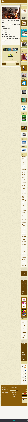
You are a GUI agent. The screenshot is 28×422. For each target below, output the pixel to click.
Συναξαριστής (26, 389)
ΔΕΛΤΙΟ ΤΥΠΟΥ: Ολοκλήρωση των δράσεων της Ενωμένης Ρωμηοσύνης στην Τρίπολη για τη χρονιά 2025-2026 (24, 345)
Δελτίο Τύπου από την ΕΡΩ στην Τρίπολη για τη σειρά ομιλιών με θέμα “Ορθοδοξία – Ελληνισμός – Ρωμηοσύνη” (24, 336)
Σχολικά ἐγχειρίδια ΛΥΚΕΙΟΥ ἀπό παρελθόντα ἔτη (23, 228)
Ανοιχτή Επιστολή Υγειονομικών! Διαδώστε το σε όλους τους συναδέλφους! (24, 188)
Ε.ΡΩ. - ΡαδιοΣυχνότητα (24, 15)
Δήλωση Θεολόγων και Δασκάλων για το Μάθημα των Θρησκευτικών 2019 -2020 (24, 243)
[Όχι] (27, 420)
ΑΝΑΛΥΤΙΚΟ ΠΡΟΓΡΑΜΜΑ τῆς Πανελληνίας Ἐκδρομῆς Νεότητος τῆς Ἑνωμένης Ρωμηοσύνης (24, 325)
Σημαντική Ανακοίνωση (24, 7)
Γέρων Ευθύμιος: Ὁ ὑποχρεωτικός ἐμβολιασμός (24, 177)
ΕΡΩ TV (23, 72)
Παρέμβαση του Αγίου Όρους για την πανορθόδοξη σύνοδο (24, 263)
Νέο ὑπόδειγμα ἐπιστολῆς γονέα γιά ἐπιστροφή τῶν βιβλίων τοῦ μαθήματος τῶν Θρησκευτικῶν (24, 258)
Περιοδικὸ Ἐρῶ (24, 27)
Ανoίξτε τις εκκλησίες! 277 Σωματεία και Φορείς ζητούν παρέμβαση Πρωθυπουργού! (24, 215)
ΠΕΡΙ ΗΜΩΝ (8, 1)
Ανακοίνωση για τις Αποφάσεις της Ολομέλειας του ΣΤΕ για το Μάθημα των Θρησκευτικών (24, 236)
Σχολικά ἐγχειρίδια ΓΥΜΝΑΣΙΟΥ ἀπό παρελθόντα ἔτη (23, 231)
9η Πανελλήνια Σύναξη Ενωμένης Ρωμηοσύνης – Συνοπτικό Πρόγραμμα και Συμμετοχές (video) (24, 283)
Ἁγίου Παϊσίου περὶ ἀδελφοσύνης (24, 260)
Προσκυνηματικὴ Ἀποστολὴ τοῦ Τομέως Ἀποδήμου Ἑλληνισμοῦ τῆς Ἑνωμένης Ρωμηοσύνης (24, 353)
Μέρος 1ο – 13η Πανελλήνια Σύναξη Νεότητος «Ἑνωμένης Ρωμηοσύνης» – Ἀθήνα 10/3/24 (24, 169)
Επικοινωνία (26, 390)
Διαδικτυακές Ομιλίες (24, 88)
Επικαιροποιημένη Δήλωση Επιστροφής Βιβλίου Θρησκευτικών (24, 226)
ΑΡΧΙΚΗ (5, 1)
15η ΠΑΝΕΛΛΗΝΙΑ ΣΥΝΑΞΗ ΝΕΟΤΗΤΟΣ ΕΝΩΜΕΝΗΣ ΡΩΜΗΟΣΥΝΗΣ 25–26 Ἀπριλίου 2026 (24, 157)
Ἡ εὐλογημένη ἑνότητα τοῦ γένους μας (24, 160)
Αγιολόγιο (23, 131)
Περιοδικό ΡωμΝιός (23, 38)
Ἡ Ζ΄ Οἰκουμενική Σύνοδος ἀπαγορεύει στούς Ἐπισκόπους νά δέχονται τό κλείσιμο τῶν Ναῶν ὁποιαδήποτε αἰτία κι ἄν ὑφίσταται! (24, 211)
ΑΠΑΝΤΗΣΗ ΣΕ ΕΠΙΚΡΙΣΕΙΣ (23, 288)
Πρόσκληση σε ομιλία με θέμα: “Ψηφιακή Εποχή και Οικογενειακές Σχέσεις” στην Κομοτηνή (24, 329)
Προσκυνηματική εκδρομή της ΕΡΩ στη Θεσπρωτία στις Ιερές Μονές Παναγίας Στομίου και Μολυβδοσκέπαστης (24, 358)
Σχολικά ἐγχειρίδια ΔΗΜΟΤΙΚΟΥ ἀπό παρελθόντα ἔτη (23, 233)
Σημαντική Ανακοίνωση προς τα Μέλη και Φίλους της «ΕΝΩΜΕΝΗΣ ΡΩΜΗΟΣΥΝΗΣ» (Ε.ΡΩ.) (24, 165)
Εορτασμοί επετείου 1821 (24, 147)
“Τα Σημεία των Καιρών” (23, 162)
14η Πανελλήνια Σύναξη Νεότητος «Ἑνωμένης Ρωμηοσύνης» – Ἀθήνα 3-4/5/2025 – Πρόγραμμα (24, 286)
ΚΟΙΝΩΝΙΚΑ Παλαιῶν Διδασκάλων (24, 51)
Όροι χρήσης (26, 391)
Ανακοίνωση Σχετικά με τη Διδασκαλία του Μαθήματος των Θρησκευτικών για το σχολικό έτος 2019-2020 (24, 240)
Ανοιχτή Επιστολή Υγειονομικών (23, 185)
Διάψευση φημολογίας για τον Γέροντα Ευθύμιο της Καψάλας (24, 194)
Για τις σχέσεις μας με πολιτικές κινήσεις (24, 255)
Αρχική (26, 387)
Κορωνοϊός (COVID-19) (23, 96)
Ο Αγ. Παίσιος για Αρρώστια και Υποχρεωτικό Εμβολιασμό (23, 180)
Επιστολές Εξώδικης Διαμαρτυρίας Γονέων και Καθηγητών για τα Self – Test (24, 198)
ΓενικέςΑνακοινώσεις (24, 319)
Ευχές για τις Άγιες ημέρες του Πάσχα (23, 280)
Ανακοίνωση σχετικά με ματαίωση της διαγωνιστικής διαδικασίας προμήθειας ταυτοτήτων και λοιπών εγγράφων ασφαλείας (24, 252)
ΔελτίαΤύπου (23, 341)
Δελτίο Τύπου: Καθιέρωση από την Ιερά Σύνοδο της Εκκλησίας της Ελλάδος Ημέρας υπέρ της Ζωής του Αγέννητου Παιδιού (24, 248)
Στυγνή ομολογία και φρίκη (24, 208)
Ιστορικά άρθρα (23, 139)
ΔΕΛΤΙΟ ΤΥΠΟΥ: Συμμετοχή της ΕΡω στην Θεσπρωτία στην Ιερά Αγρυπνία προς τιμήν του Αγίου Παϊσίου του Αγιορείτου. (24, 350)
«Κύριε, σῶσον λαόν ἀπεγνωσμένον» (24, 196)
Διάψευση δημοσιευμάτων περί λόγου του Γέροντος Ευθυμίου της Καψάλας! (24, 219)
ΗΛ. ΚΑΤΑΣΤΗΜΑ (19, 1)
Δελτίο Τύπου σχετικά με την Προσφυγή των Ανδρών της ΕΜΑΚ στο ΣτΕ (24, 191)
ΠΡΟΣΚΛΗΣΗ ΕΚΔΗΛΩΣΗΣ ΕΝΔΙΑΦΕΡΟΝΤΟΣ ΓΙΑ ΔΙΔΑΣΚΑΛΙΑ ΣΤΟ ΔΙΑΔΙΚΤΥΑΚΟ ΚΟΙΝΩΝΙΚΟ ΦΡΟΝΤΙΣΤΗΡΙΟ (24, 174)
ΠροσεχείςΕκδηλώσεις (24, 269)
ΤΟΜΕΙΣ (16, 1)
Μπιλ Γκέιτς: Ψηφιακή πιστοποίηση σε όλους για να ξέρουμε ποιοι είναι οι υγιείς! (24, 206)
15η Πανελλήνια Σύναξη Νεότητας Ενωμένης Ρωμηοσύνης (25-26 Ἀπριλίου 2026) (24, 333)
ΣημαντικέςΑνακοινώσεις (24, 154)
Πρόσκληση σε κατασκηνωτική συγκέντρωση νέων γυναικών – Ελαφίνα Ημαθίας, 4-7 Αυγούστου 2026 (24, 273)
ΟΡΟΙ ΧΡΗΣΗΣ (23, 1)
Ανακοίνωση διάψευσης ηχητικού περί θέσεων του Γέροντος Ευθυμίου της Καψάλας (24, 183)
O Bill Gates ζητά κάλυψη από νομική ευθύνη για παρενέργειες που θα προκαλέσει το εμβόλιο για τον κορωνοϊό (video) (24, 223)
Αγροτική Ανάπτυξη (23, 113)
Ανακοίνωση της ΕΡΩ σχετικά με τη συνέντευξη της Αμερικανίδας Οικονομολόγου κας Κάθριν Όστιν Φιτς (24, 202)
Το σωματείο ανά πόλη (24, 63)
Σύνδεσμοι (23, 296)
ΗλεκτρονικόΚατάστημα (24, 362)
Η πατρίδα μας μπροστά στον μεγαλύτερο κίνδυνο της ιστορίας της (24, 265)
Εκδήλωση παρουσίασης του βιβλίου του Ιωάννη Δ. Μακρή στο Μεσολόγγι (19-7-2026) (24, 322)
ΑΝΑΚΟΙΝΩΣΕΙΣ (13, 1)
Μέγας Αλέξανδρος (23, 79)
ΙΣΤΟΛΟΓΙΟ (11, 1)
